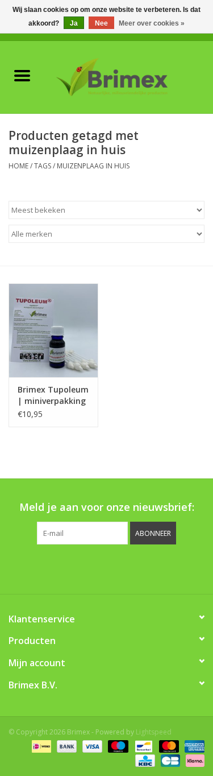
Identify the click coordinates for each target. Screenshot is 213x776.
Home (18, 166)
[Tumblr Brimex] (137, 568)
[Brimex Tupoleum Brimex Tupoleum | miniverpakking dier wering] (53, 330)
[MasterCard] (168, 746)
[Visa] (91, 746)
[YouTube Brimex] (117, 568)
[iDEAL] (40, 746)
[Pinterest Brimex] (96, 568)
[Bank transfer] (65, 746)
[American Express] (192, 746)
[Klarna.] (193, 760)
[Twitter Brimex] (76, 568)
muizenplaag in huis (93, 166)
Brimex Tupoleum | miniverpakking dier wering (53, 395)
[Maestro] (117, 746)
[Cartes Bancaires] (169, 760)
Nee (101, 23)
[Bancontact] (142, 746)
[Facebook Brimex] (56, 568)
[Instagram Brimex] (158, 568)
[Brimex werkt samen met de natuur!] (129, 76)
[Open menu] (22, 75)
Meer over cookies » (152, 23)
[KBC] (143, 760)
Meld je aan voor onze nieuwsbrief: (106, 507)
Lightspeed (154, 732)
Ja (74, 23)
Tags (42, 166)
